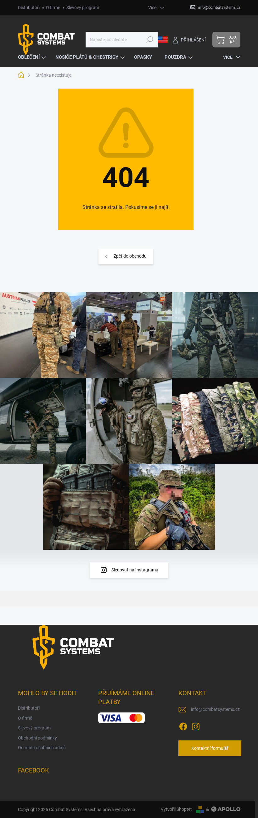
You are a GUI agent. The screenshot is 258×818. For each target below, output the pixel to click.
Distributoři (29, 7)
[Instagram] (195, 725)
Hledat (149, 39)
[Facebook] (183, 725)
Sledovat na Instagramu (134, 569)
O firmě (53, 7)
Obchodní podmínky (37, 737)
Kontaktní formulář (209, 748)
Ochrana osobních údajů (42, 747)
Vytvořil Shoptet (176, 809)
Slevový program (82, 7)
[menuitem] (33, 57)
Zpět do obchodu (130, 256)
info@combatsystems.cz (215, 709)
